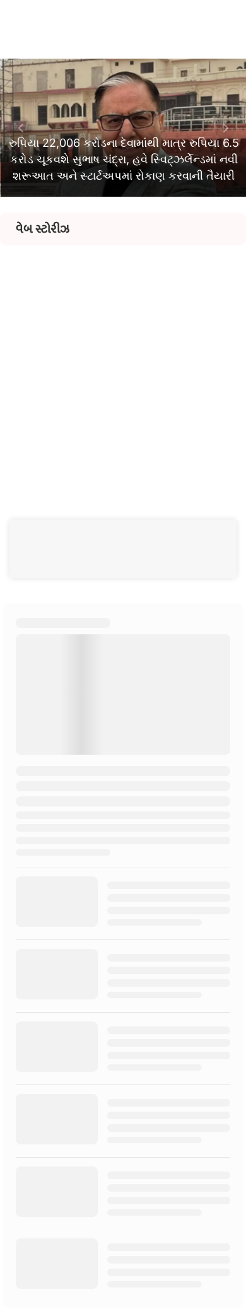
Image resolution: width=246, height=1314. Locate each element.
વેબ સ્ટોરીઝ (42, 229)
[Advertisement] (123, 368)
